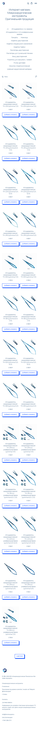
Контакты (5, 699)
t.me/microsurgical (7, 717)
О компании (5, 686)
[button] (28, 3)
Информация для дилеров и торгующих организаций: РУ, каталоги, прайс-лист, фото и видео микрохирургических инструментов (19, 707)
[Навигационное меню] (36, 3)
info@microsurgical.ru (8, 714)
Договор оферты (7, 702)
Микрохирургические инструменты (12, 683)
